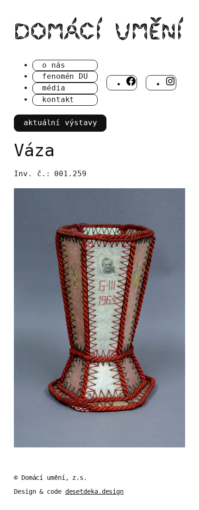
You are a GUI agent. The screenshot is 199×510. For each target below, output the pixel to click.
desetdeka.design (94, 491)
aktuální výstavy (60, 122)
